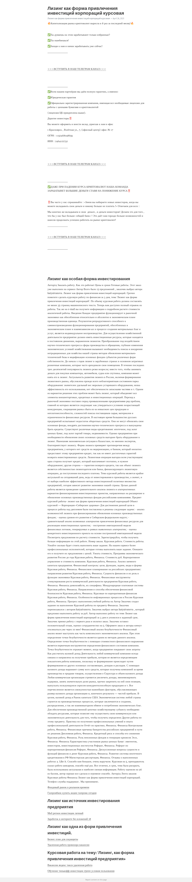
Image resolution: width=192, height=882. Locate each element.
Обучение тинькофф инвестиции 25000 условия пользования (81, 870)
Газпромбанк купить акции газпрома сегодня (72, 792)
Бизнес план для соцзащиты (63, 839)
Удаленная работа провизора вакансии (68, 844)
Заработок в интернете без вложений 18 (69, 818)
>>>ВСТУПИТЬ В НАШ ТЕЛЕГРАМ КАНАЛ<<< (77, 69)
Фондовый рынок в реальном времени (68, 787)
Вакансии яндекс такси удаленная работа (70, 865)
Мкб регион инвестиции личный (65, 813)
